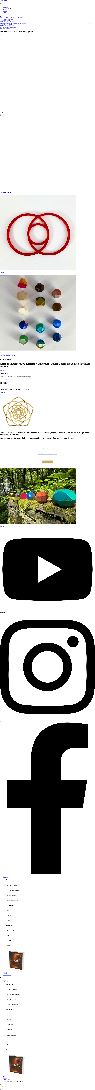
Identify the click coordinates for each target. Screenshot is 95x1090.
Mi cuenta (8, 8)
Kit (1, 353)
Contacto (5, 11)
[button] (0, 1089)
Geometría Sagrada (6, 192)
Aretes (2, 112)
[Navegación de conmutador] (0, 3)
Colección (5, 7)
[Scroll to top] (0, 1084)
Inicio (4, 5)
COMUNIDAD (7, 12)
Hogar (2, 272)
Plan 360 (5, 9)
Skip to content (3, 0)
